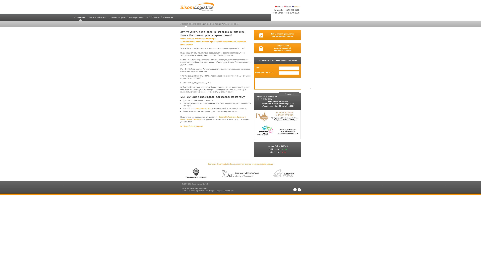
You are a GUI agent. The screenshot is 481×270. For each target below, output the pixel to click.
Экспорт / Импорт (97, 17)
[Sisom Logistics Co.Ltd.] (197, 6)
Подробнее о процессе (193, 126)
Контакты (168, 17)
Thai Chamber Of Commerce (197, 173)
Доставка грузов (117, 17)
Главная (81, 17)
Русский (296, 7)
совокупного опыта (203, 108)
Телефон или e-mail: (264, 72)
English (288, 7)
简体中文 (280, 7)
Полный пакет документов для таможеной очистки (282, 35)
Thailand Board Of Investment (284, 173)
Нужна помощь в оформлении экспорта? (198, 38)
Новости (155, 17)
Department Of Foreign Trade (240, 173)
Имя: (257, 67)
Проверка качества (138, 17)
